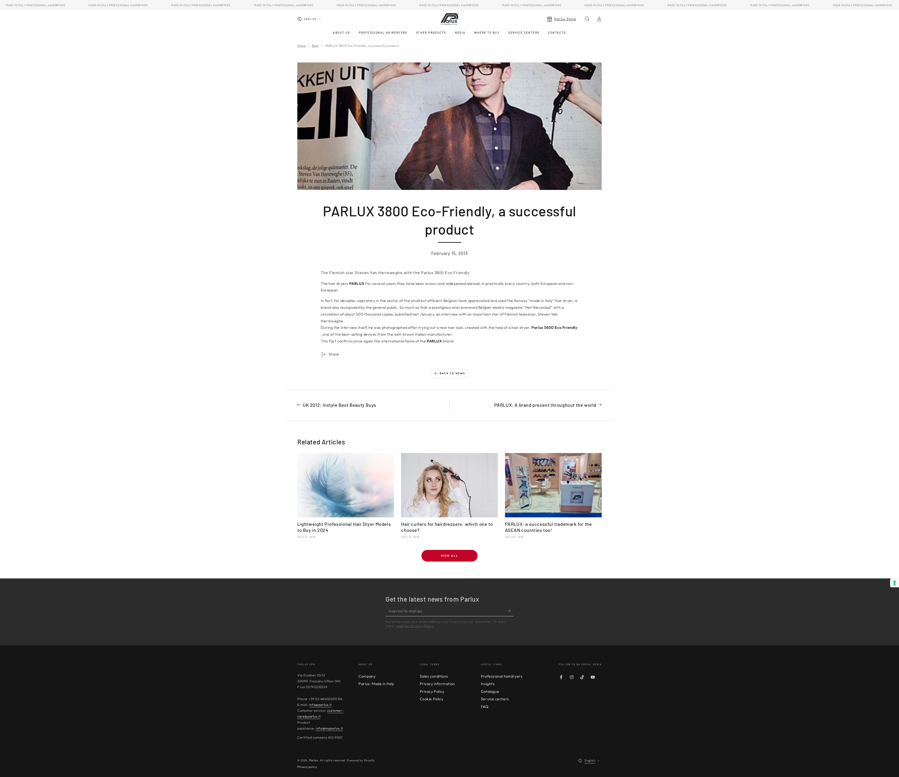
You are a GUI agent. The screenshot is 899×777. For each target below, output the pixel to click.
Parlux (313, 760)
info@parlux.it (320, 705)
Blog (315, 45)
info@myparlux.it (329, 728)
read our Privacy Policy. (415, 626)
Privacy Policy (432, 691)
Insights (488, 683)
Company (367, 676)
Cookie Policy (431, 699)
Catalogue (490, 691)
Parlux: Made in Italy (376, 683)
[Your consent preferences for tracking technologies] (894, 582)
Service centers (495, 699)
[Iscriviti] (510, 611)
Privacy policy (307, 767)
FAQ (485, 706)
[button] (587, 19)
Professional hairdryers (502, 676)
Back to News (452, 373)
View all (449, 555)
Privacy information (437, 683)
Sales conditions (434, 676)
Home (301, 45)
